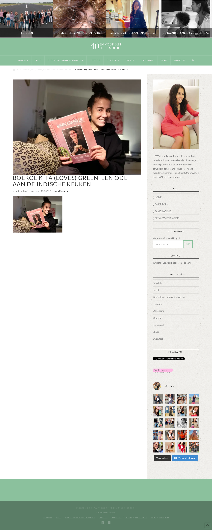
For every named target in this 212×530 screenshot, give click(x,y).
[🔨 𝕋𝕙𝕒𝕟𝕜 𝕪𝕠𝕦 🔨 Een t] (170, 447)
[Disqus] (77, 278)
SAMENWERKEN (163, 211)
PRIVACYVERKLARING (167, 218)
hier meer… (178, 177)
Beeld (156, 290)
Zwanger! (158, 338)
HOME (158, 197)
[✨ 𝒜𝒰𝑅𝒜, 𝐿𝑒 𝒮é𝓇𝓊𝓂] (194, 423)
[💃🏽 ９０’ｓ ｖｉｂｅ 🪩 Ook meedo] (182, 447)
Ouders (157, 317)
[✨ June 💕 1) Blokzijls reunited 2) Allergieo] (182, 399)
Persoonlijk (158, 324)
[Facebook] (103, 522)
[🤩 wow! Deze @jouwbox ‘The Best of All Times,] (170, 399)
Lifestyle (157, 303)
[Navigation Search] (193, 60)
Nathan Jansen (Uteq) (121, 508)
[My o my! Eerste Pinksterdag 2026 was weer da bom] (194, 411)
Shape (156, 331)
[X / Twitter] (109, 522)
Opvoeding (158, 310)
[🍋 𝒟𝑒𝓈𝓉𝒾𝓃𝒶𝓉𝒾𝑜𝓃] (158, 411)
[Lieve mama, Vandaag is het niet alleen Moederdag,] (182, 423)
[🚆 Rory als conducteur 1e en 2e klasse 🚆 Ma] (158, 399)
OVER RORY (161, 204)
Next (205, 19)
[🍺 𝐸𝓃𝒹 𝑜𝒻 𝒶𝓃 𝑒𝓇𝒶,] (158, 423)
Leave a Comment (60, 191)
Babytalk (157, 283)
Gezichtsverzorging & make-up (169, 296)
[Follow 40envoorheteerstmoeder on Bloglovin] (163, 370)
